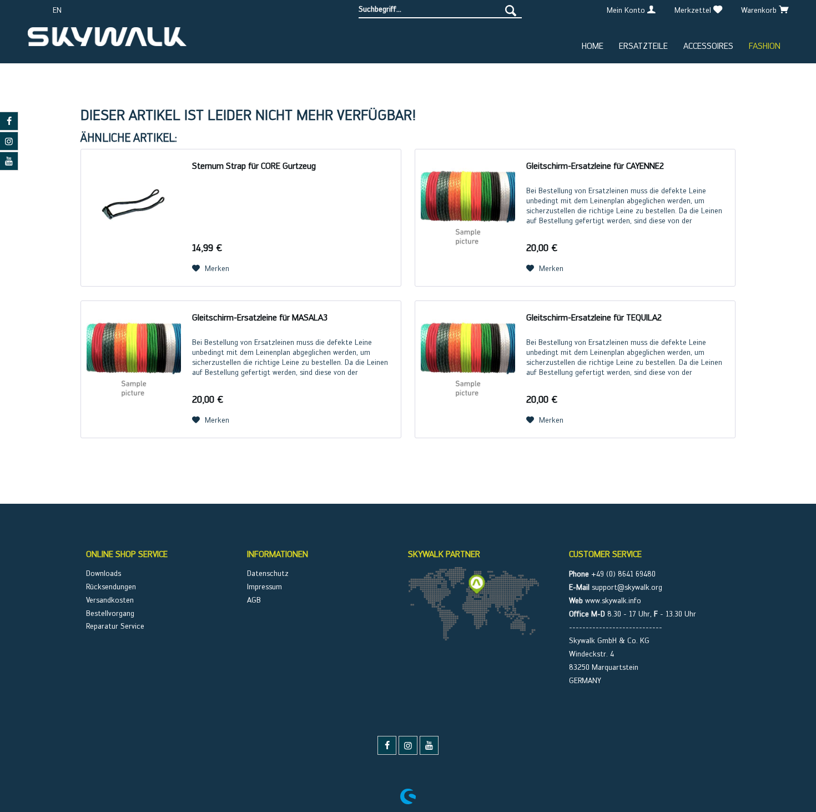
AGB (254, 599)
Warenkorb (760, 10)
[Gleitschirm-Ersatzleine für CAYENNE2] (468, 218)
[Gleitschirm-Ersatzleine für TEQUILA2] (468, 369)
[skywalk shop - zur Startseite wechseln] (107, 41)
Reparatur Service (115, 625)
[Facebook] (387, 745)
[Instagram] (408, 745)
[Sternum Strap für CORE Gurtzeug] (134, 218)
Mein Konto (627, 10)
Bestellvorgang (110, 613)
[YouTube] (429, 745)
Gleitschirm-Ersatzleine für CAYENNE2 (595, 166)
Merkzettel (693, 10)
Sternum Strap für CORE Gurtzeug (254, 166)
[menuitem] (440, 9)
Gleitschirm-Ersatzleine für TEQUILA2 (594, 317)
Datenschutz (268, 573)
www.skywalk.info (613, 600)
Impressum (264, 586)
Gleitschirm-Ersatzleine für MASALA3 (260, 317)
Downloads (103, 573)
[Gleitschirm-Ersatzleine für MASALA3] (134, 369)
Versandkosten (110, 599)
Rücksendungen (111, 586)
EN (57, 10)
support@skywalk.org (627, 587)
